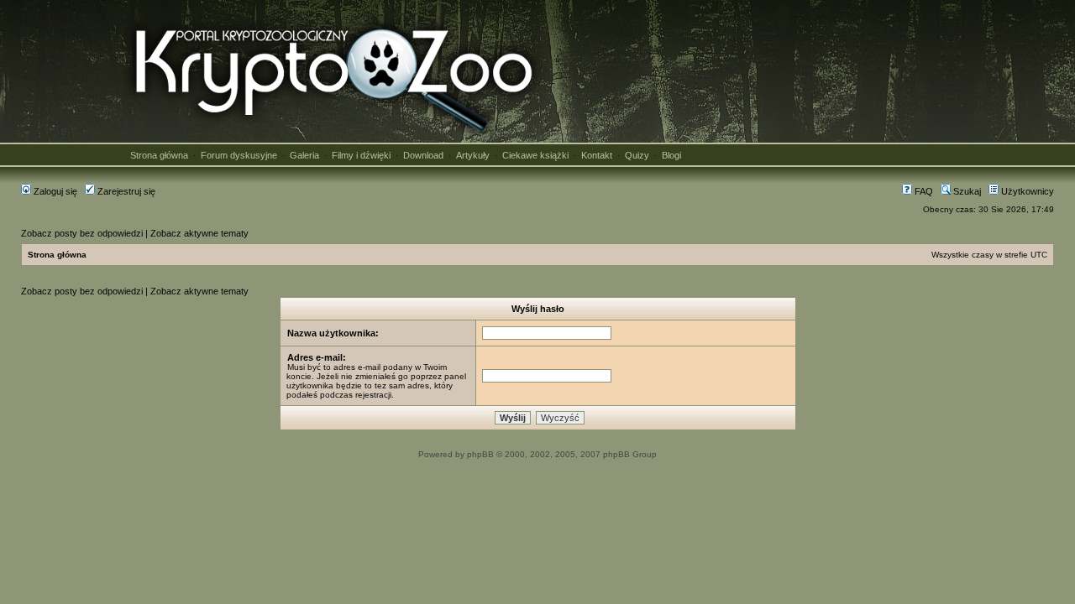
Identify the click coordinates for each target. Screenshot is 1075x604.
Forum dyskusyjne (239, 155)
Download (423, 155)
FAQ (922, 191)
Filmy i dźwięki (361, 155)
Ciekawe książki (535, 155)
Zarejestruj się (125, 191)
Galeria (304, 155)
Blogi (671, 155)
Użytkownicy (1026, 191)
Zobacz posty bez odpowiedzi (82, 233)
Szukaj (966, 191)
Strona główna (159, 155)
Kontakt (596, 155)
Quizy (637, 155)
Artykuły (473, 155)
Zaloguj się (54, 191)
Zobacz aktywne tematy (199, 233)
